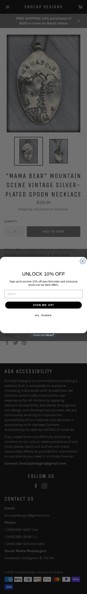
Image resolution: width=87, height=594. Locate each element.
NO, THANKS (43, 315)
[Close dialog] (82, 261)
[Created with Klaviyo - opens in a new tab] (44, 335)
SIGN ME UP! (43, 304)
